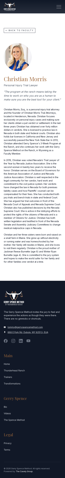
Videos (7, 413)
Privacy (8, 443)
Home (7, 364)
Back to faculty (21, 30)
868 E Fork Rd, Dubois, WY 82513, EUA (28, 332)
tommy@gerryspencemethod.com (25, 327)
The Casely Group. (24, 471)
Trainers (8, 377)
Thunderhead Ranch (14, 370)
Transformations (12, 383)
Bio (5, 406)
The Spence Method (14, 420)
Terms (7, 449)
